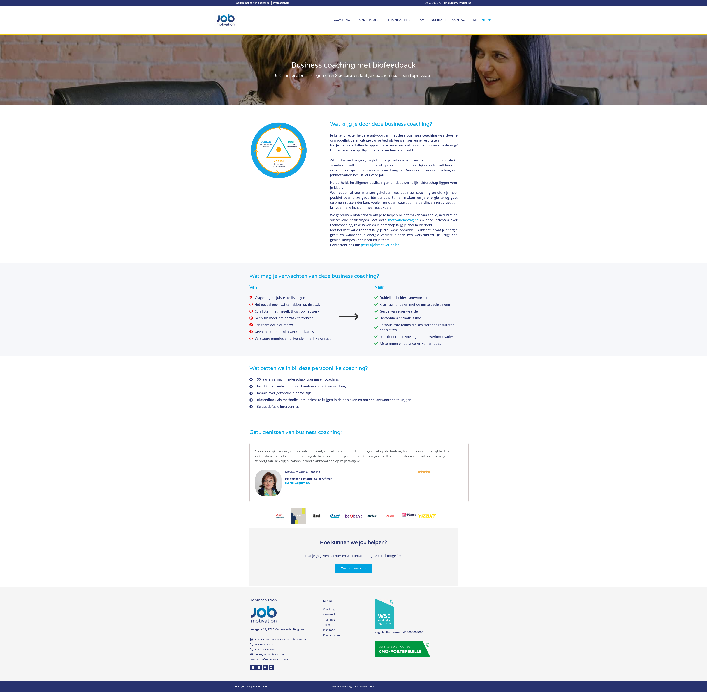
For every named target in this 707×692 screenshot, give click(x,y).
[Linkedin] (271, 667)
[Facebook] (253, 667)
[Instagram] (259, 667)
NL (483, 20)
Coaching (342, 20)
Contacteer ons (353, 568)
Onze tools (369, 20)
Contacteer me (465, 20)
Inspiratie (438, 20)
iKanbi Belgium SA (297, 483)
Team (420, 20)
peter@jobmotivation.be (380, 245)
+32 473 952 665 (265, 649)
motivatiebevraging (403, 220)
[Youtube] (265, 667)
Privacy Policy (339, 686)
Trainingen (397, 20)
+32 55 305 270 (264, 644)
